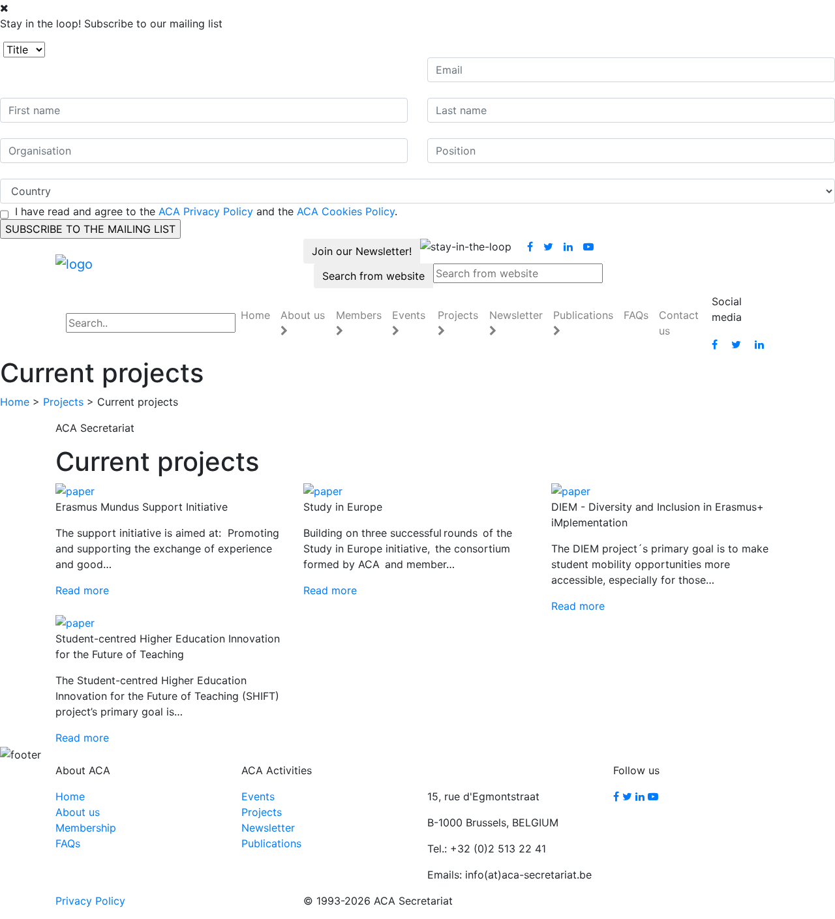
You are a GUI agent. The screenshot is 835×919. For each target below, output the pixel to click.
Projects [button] (458, 315)
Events (258, 796)
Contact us (679, 323)
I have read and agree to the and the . (206, 211)
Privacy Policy (90, 900)
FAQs (636, 315)
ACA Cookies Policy (346, 211)
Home (255, 315)
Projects (63, 401)
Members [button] (359, 315)
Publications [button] (583, 315)
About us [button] (303, 315)
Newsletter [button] (516, 315)
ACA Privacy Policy (206, 211)
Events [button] (408, 315)
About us (77, 812)
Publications (271, 843)
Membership (85, 827)
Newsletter (268, 827)
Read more (82, 590)
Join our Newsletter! (362, 251)
